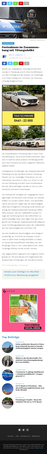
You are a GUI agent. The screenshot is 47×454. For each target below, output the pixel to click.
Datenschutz (25, 436)
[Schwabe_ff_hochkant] (23, 149)
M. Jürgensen (17, 55)
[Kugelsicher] (23, 331)
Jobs (17, 436)
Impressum (35, 436)
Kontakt (11, 436)
